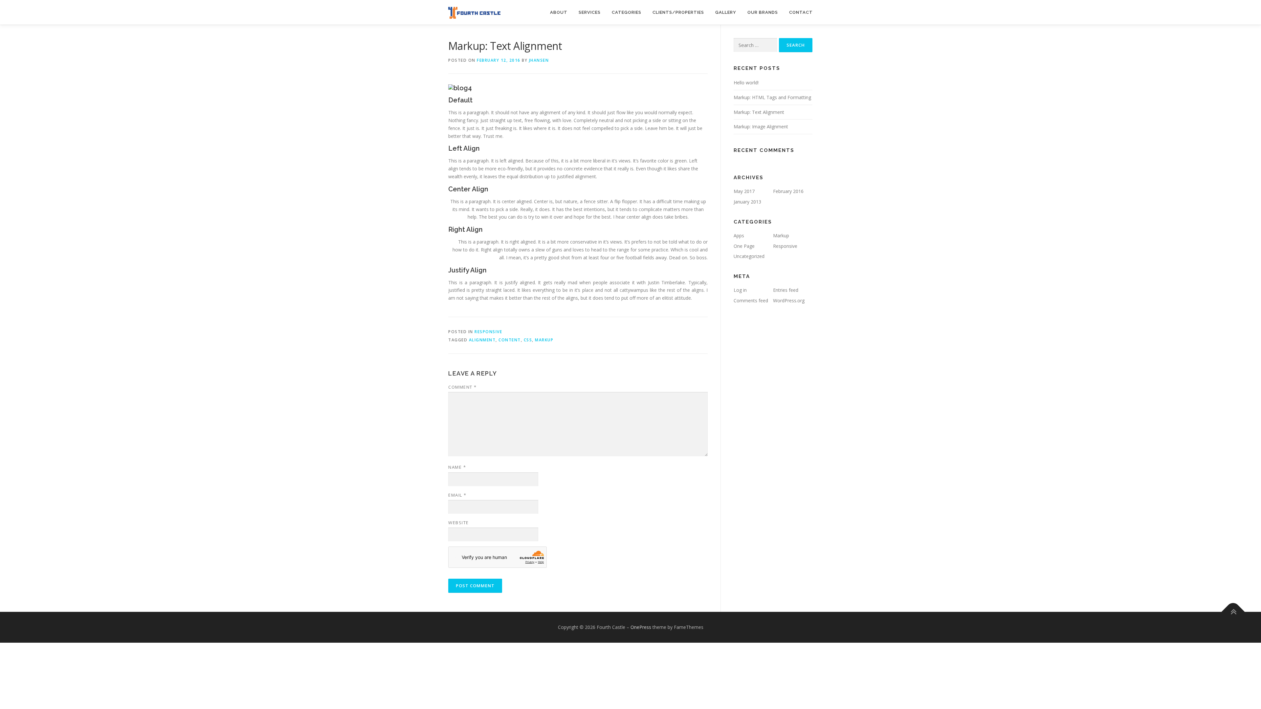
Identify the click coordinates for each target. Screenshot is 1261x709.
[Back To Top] (1233, 612)
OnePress (640, 627)
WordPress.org (789, 300)
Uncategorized (749, 256)
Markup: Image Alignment (761, 126)
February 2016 (788, 191)
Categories (626, 12)
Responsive (488, 331)
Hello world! (746, 82)
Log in (740, 290)
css (528, 340)
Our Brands (762, 12)
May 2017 (744, 191)
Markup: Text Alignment (759, 112)
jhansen (539, 60)
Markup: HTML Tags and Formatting (772, 97)
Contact (801, 12)
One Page (744, 246)
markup (544, 340)
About (558, 12)
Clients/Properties (678, 12)
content (509, 340)
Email (457, 495)
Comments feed (751, 300)
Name (457, 467)
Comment (462, 387)
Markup (781, 235)
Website (458, 523)
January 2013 (747, 202)
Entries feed (785, 290)
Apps (739, 235)
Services (590, 12)
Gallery (725, 12)
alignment (482, 340)
